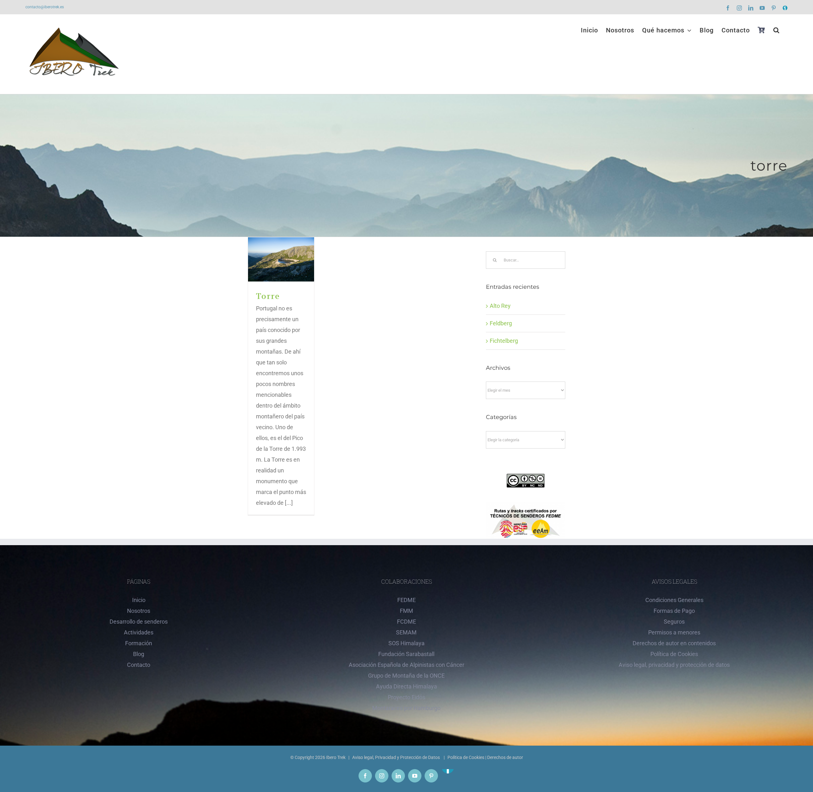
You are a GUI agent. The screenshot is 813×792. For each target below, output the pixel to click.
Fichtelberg (504, 340)
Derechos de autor (505, 757)
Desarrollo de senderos (139, 621)
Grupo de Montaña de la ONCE (406, 675)
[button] (776, 30)
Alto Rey (500, 305)
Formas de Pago (674, 610)
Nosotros (138, 610)
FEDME (406, 600)
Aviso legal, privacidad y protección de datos (674, 664)
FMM (406, 610)
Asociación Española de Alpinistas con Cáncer (406, 664)
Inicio (138, 600)
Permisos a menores (674, 632)
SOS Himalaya (406, 643)
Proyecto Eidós (406, 697)
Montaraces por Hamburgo (406, 708)
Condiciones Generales (674, 600)
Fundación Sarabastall (406, 654)
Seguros (674, 621)
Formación (138, 643)
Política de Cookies (674, 654)
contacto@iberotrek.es (44, 7)
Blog (138, 654)
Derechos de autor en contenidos (674, 643)
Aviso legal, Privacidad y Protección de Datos (396, 757)
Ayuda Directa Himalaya (406, 686)
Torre (281, 259)
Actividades (138, 632)
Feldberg (501, 323)
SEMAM (406, 632)
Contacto (138, 664)
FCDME (406, 621)
